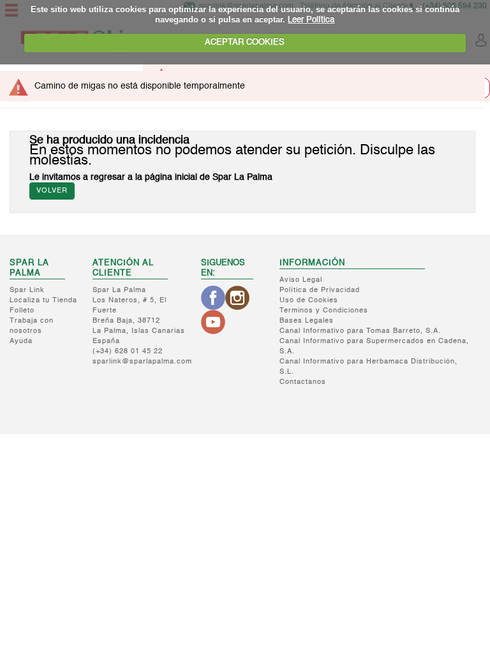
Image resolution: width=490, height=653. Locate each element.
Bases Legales (306, 321)
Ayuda (21, 341)
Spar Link (27, 290)
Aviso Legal (300, 280)
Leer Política (311, 20)
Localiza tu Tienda (43, 300)
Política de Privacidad (319, 290)
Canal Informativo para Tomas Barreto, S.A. (360, 331)
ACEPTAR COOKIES (245, 42)
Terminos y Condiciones (323, 310)
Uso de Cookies (308, 300)
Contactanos (302, 382)
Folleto (22, 310)
